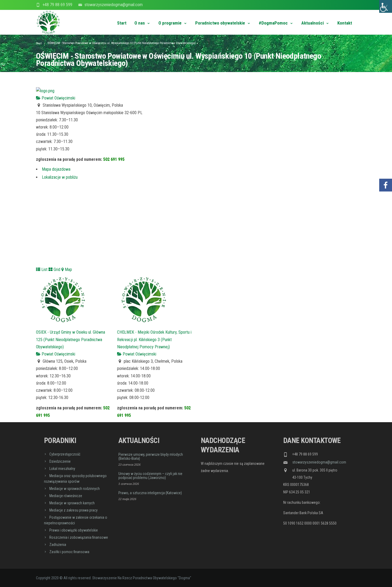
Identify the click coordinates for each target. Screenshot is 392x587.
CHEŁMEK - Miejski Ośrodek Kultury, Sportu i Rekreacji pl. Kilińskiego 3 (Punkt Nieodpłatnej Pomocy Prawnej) (154, 339)
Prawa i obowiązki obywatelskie (73, 530)
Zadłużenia (57, 544)
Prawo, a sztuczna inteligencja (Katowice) (150, 493)
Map (68, 269)
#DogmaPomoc (273, 23)
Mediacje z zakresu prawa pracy (73, 510)
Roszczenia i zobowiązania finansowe (78, 537)
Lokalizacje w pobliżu (60, 177)
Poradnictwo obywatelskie (220, 23)
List (43, 269)
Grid (56, 269)
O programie (170, 23)
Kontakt (344, 23)
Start (121, 23)
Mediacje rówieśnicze (65, 496)
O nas (139, 23)
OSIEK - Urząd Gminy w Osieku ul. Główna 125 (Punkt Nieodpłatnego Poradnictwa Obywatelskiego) (70, 339)
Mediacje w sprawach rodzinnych (74, 488)
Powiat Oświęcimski (58, 98)
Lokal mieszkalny (62, 468)
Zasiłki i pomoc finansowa (69, 552)
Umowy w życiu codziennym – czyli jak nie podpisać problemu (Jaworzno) (150, 476)
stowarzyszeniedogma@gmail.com (114, 4)
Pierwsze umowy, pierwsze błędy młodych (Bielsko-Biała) (150, 456)
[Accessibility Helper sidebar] (385, 6)
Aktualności (312, 23)
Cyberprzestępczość (64, 454)
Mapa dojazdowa (56, 169)
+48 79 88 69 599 (57, 4)
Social (385, 169)
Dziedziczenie (60, 461)
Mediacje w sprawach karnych (72, 503)
